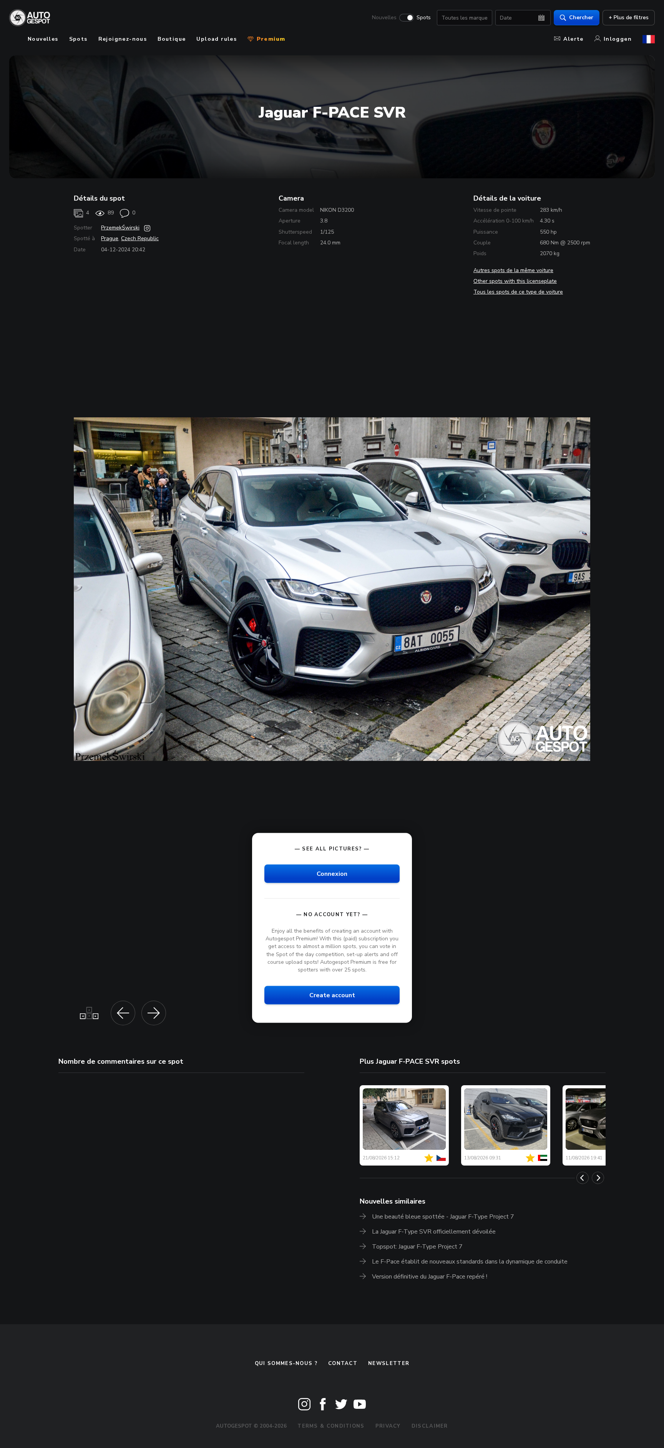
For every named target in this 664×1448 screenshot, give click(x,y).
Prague (109, 238)
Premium (269, 39)
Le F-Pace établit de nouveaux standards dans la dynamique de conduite (470, 1261)
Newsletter (388, 1363)
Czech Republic (140, 238)
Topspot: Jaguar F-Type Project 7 (417, 1246)
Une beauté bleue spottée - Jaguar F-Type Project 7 (443, 1216)
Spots (424, 17)
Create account (332, 995)
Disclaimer (430, 1426)
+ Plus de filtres (629, 17)
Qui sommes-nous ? (286, 1363)
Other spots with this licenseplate (515, 281)
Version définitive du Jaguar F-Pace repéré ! (429, 1276)
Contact (342, 1363)
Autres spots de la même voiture (513, 270)
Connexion (332, 874)
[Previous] (582, 1178)
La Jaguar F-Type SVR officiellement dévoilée (434, 1231)
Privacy (388, 1426)
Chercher (581, 17)
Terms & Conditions (330, 1426)
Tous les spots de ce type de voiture (518, 292)
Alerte (573, 39)
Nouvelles (384, 17)
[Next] (598, 1178)
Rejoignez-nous (122, 39)
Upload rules (216, 39)
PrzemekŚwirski (120, 227)
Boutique (172, 39)
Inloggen (618, 39)
